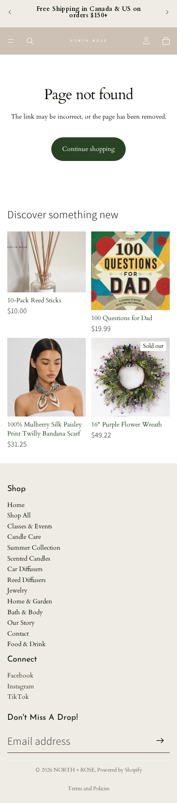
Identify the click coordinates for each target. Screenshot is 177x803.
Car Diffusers (25, 569)
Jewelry (17, 590)
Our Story (20, 622)
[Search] (30, 41)
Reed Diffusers (26, 580)
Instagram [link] (20, 686)
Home (16, 505)
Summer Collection (33, 547)
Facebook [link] (20, 675)
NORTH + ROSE (74, 769)
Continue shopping (88, 149)
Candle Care (24, 536)
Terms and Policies (88, 788)
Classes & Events (29, 526)
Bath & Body (25, 612)
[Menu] (10, 40)
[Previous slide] (10, 12)
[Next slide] (167, 12)
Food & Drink (26, 644)
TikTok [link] (18, 697)
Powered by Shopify (119, 769)
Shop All (19, 515)
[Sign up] (160, 740)
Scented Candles (28, 558)
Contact (18, 633)
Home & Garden (29, 601)
